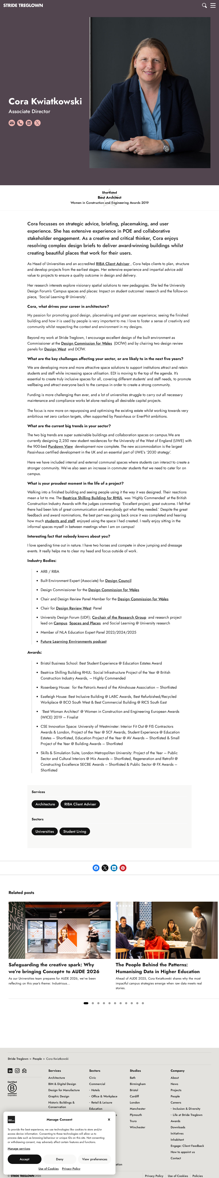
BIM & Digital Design (62, 1084)
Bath (133, 1078)
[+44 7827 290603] (20, 124)
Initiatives (177, 1133)
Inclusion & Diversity (186, 1109)
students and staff (60, 521)
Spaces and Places (85, 623)
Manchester (137, 1109)
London (135, 1102)
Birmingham (138, 1084)
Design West (55, 349)
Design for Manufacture (64, 1090)
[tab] (86, 1003)
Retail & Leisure (101, 1102)
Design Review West (73, 608)
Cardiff (134, 1096)
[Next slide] (215, 954)
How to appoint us (183, 1152)
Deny (59, 1159)
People (37, 1059)
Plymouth (136, 1115)
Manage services (19, 1148)
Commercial (97, 1084)
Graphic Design (58, 1096)
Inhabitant (177, 1139)
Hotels (95, 1090)
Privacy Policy (71, 1168)
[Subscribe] (24, 1071)
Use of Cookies (48, 1168)
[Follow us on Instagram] (17, 1071)
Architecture (45, 804)
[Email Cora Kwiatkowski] (12, 124)
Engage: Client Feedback (187, 1146)
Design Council (118, 580)
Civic (92, 1078)
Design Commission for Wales (86, 343)
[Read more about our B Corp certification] (12, 1088)
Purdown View (60, 446)
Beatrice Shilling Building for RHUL (93, 498)
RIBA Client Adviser (113, 264)
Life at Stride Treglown (188, 1115)
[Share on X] (105, 868)
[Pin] (123, 868)
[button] (204, 5)
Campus (60, 623)
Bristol (134, 1090)
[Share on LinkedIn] (114, 868)
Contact (176, 1158)
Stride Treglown (18, 1059)
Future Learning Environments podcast (74, 641)
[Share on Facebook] (96, 868)
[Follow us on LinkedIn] (10, 1071)
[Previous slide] (12, 954)
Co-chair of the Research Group (119, 617)
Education (95, 1109)
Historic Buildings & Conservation (61, 1104)
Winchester (137, 1127)
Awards (175, 1121)
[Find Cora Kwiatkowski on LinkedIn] (29, 124)
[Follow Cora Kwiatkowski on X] (37, 124)
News (174, 1084)
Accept (24, 1159)
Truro (133, 1121)
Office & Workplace (104, 1096)
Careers (176, 1102)
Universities (45, 831)
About (175, 1078)
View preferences (94, 1159)
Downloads (178, 1127)
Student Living (74, 831)
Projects (176, 1090)
